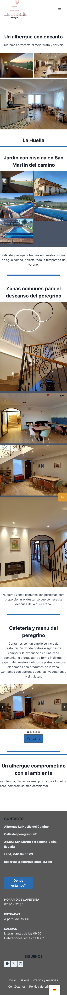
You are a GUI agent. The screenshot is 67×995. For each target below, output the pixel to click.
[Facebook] (7, 964)
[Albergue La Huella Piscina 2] (50, 208)
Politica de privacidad (44, 986)
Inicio (12, 980)
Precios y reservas (45, 980)
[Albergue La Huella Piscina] (16, 205)
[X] (14, 964)
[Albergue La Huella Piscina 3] (16, 231)
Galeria (24, 980)
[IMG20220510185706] (50, 183)
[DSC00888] (16, 182)
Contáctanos (17, 986)
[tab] (28, 732)
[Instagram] (20, 964)
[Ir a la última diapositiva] (2, 707)
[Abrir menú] (60, 9)
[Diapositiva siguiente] (64, 707)
